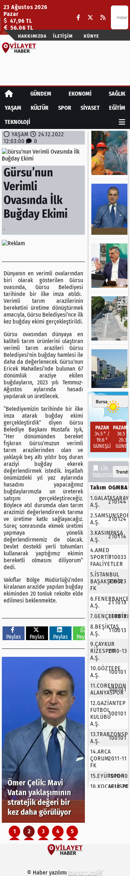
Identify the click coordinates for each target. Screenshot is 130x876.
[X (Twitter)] (90, 17)
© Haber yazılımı (47, 872)
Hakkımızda (32, 36)
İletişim (63, 36)
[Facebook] (78, 17)
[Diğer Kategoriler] (122, 122)
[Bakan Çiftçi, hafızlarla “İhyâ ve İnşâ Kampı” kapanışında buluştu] (108, 265)
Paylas (13, 636)
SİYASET (90, 107)
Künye (91, 36)
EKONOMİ (80, 93)
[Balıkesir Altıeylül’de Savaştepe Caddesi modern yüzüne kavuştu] (108, 374)
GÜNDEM (40, 93)
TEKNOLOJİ (17, 121)
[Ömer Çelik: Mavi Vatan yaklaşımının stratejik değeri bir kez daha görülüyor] (43, 740)
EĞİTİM (117, 107)
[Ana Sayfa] (9, 94)
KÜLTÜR (39, 107)
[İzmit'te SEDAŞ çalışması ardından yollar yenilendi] (108, 318)
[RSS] (102, 17)
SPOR (64, 107)
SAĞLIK (117, 93)
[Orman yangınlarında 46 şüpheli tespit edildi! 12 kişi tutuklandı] (108, 153)
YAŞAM (13, 107)
